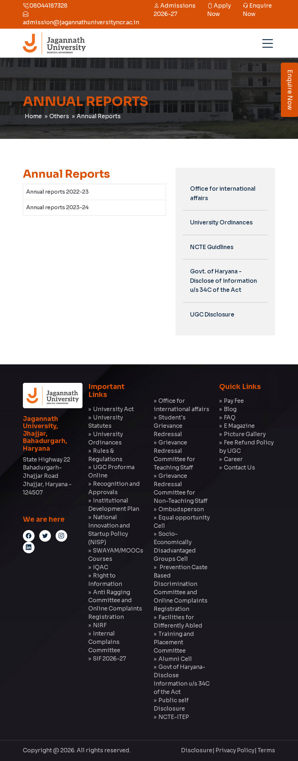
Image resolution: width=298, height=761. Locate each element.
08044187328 (48, 5)
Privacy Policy (235, 750)
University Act (113, 409)
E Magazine (239, 425)
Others (59, 116)
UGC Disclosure (212, 314)
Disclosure (196, 750)
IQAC (100, 567)
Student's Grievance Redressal (170, 426)
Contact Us (239, 467)
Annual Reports (99, 116)
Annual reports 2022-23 (57, 192)
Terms (266, 750)
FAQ (229, 417)
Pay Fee (234, 400)
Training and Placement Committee (174, 642)
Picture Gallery (245, 434)
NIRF (99, 625)
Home (33, 116)
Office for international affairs (222, 193)
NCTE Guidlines (211, 247)
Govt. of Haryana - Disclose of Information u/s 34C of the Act (223, 280)
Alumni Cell (175, 658)
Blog (230, 409)
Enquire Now (290, 90)
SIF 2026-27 (109, 658)
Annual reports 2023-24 (57, 207)
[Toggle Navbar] (266, 41)
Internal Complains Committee (104, 642)
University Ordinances (221, 222)
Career (233, 459)
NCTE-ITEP (173, 717)
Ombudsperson (181, 509)
